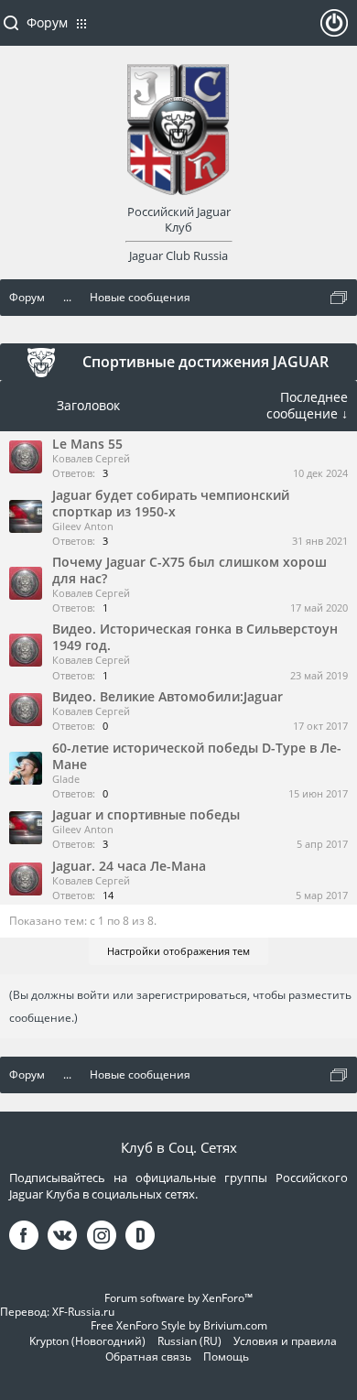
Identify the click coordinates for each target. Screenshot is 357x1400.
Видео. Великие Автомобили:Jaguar (167, 696)
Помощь (226, 1356)
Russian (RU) (189, 1341)
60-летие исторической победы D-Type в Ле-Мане (196, 756)
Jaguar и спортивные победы (146, 814)
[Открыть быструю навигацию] (338, 297)
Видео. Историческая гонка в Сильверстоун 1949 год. (195, 637)
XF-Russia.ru (83, 1311)
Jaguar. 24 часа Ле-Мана (129, 865)
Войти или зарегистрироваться (334, 30)
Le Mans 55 (87, 443)
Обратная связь (148, 1356)
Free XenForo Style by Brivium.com (179, 1325)
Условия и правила (285, 1341)
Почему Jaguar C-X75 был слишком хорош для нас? (189, 570)
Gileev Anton (83, 526)
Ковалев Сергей (91, 458)
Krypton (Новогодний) (87, 1341)
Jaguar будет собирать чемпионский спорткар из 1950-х (170, 503)
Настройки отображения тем (178, 951)
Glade (66, 779)
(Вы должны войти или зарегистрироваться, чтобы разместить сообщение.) (180, 1006)
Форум (47, 22)
